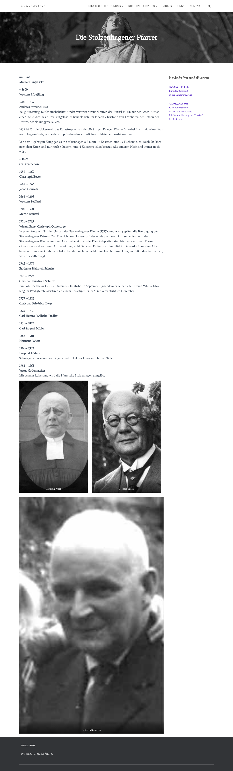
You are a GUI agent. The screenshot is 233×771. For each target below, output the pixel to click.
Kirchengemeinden (142, 6)
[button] (122, 6)
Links (180, 6)
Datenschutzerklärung (37, 754)
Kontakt (196, 6)
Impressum (28, 745)
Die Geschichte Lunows (104, 6)
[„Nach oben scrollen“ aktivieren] (226, 764)
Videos (167, 6)
